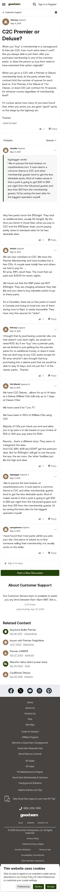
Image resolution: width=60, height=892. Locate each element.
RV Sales (30, 761)
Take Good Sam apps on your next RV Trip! (34, 798)
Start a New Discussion (30, 572)
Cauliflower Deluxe (20, 672)
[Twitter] (20, 690)
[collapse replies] (30, 146)
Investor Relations (23, 849)
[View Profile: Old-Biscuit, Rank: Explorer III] (6, 386)
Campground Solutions (30, 783)
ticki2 (27, 666)
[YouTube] (30, 690)
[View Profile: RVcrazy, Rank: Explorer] (5, 21)
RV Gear (30, 766)
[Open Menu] (56, 12)
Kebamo (28, 676)
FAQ (30, 719)
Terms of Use (45, 849)
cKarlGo (13, 148)
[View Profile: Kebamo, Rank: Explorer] (5, 674)
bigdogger (15, 475)
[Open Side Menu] (4, 4)
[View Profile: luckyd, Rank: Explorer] (6, 250)
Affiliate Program (30, 737)
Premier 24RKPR (19, 651)
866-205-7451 (32, 808)
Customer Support (13, 12)
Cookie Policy (27, 877)
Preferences (24, 886)
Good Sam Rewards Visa (30, 748)
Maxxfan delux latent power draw (28, 662)
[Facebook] (11, 690)
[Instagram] (39, 690)
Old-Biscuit (15, 384)
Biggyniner (28, 644)
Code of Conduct (30, 731)
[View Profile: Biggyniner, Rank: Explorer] (5, 642)
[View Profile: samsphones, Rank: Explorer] (6, 529)
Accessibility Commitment (32, 855)
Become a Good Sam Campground (30, 742)
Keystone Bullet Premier (23, 629)
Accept (51, 886)
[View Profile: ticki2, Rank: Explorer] (5, 664)
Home (30, 702)
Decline (38, 886)
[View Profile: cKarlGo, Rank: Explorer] (6, 150)
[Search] (34, 4)
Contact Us (30, 713)
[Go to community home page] (14, 4)
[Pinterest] (49, 690)
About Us (30, 708)
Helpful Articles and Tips (30, 790)
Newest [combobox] (51, 140)
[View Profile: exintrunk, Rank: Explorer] (5, 653)
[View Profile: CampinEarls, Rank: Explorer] (5, 631)
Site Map (30, 724)
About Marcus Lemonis (30, 754)
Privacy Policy (33, 838)
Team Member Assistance (32, 861)
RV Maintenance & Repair (30, 772)
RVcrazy (14, 20)
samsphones (15, 527)
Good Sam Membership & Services (30, 777)
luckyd (13, 248)
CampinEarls (30, 633)
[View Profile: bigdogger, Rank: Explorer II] (6, 476)
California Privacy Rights (33, 844)
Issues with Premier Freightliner (27, 640)
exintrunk (29, 655)
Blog (21, 823)
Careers (30, 823)
